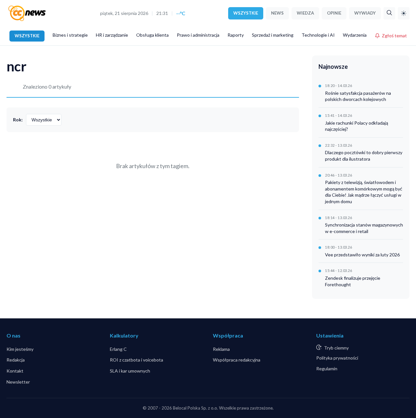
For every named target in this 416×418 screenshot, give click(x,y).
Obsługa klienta (152, 35)
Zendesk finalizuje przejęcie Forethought (352, 281)
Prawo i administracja (198, 35)
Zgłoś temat (394, 35)
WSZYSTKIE (245, 13)
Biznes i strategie (70, 35)
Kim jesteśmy (19, 349)
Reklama (221, 349)
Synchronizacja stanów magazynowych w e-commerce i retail (364, 228)
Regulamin (326, 368)
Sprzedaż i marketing (272, 35)
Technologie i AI (318, 35)
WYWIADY (365, 13)
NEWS (277, 13)
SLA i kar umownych (130, 371)
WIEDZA (305, 13)
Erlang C (118, 349)
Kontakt (14, 371)
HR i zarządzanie (112, 35)
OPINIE (334, 13)
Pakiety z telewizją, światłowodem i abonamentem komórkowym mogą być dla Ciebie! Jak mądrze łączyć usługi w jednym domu (363, 191)
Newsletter (18, 382)
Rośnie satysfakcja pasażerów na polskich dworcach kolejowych (358, 96)
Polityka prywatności (337, 358)
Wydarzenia (355, 35)
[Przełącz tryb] (404, 13)
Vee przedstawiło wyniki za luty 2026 (362, 254)
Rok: (18, 119)
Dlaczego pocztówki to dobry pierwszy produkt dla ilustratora (363, 156)
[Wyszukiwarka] (389, 13)
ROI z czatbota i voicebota (136, 360)
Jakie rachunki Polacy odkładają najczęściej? (356, 126)
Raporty (236, 35)
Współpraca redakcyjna (236, 360)
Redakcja (15, 360)
